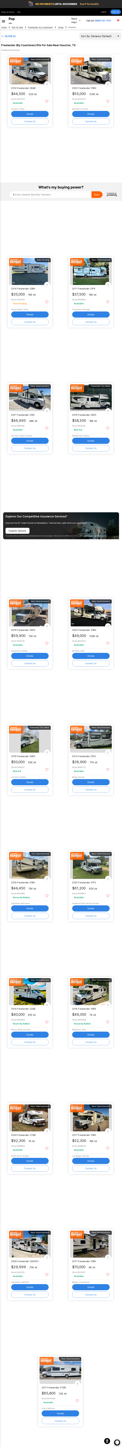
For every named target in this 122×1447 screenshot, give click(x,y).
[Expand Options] (47, 84)
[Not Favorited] (47, 101)
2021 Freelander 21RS (23, 415)
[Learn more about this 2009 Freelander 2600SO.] (30, 1244)
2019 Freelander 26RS (23, 756)
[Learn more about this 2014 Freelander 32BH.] (30, 271)
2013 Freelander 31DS (84, 756)
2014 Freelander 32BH (23, 288)
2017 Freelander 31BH (84, 1135)
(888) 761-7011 (103, 20)
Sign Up (115, 12)
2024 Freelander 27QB (23, 1135)
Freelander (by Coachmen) (40, 27)
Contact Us (30, 121)
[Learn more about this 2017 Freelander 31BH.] (91, 1117)
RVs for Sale (17, 27)
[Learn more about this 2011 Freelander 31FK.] (91, 271)
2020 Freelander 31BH (84, 88)
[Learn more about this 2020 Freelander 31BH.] (91, 70)
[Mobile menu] (3, 20)
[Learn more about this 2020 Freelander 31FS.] (91, 865)
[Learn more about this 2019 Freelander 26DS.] (91, 397)
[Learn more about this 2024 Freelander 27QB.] (30, 1117)
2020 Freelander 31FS (84, 882)
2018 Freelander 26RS (84, 1008)
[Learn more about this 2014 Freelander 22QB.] (30, 991)
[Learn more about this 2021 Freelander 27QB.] (60, 1370)
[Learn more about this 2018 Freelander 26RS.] (91, 991)
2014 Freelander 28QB (23, 88)
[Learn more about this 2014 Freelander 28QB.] (30, 70)
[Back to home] (12, 20)
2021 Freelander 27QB (54, 1387)
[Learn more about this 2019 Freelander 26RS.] (30, 739)
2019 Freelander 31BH (23, 882)
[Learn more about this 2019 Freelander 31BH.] (30, 865)
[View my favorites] (118, 20)
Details (29, 114)
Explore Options (17, 530)
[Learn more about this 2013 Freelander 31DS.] (91, 739)
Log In (103, 12)
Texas (61, 27)
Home (4, 27)
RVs (19, 12)
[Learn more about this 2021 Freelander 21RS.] (30, 397)
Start (97, 194)
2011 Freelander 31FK (83, 288)
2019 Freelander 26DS (84, 415)
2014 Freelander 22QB (23, 1008)
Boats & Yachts (7, 12)
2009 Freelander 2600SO (25, 1261)
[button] (107, 1441)
